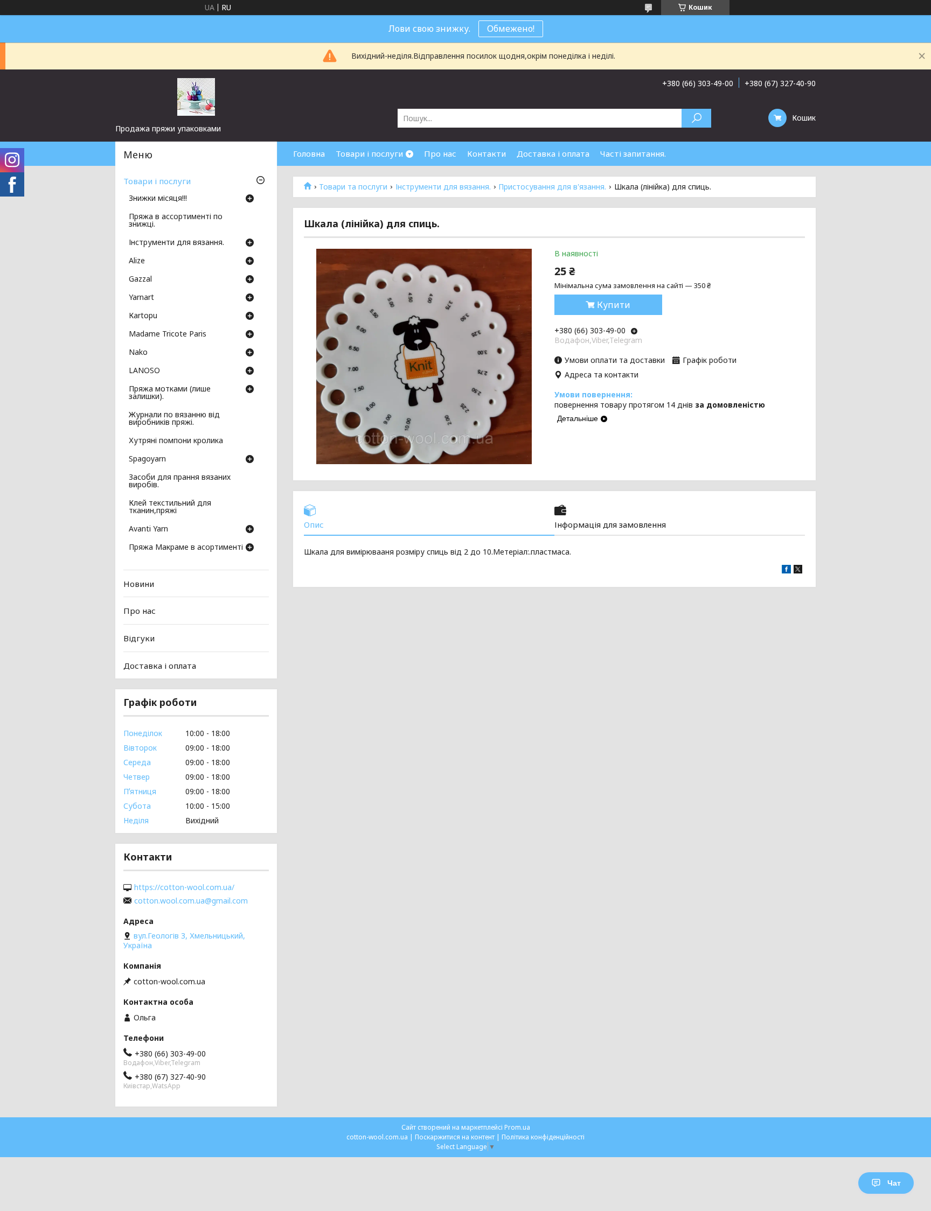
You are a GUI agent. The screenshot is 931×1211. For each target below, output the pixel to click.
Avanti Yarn (148, 529)
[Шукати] (696, 118)
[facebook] (786, 570)
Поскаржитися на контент (455, 1137)
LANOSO (144, 371)
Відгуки (139, 638)
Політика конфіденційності (543, 1137)
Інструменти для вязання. (443, 187)
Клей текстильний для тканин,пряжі (170, 507)
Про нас (440, 153)
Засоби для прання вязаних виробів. (180, 481)
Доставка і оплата (553, 153)
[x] (798, 570)
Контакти (486, 153)
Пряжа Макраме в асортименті (186, 547)
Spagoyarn (147, 459)
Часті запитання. (633, 153)
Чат (894, 1183)
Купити (613, 305)
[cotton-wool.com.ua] (196, 96)
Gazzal (140, 279)
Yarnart (141, 297)
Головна (309, 153)
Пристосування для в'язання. (552, 187)
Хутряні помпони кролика (176, 441)
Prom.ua (517, 1127)
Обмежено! (510, 28)
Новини (138, 583)
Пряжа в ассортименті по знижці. (176, 221)
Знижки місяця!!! (158, 198)
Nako (138, 352)
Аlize (137, 261)
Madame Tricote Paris (167, 334)
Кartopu (143, 316)
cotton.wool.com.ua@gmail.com (191, 901)
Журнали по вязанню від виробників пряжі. (174, 419)
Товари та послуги (353, 187)
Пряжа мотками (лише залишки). (170, 393)
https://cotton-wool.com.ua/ (184, 887)
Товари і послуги (369, 153)
